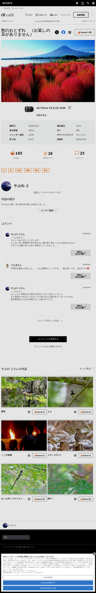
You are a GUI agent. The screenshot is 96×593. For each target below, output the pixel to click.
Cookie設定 (48, 577)
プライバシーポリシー (28, 572)
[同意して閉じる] (94, 553)
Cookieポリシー (22, 570)
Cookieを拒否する (48, 583)
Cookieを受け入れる (48, 588)
